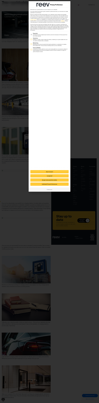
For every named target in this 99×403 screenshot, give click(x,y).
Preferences (49, 189)
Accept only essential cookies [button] (49, 180)
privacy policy (33, 19)
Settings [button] (62, 20)
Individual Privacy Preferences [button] (49, 184)
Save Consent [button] (49, 171)
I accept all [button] (49, 175)
